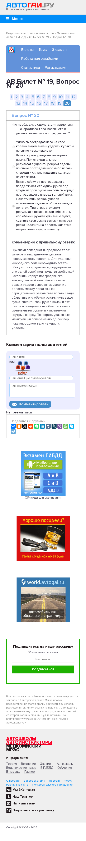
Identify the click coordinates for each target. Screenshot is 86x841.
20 (67, 103)
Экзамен (59, 50)
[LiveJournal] (54, 426)
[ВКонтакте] (13, 426)
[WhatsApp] (65, 426)
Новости (54, 780)
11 (67, 96)
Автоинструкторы (29, 742)
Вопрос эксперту (34, 780)
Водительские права (21, 768)
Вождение (28, 764)
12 (74, 96)
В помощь (13, 772)
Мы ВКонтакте (24, 790)
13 (18, 103)
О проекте (13, 780)
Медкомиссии (24, 746)
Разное (29, 772)
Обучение (64, 768)
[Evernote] (36, 426)
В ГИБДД (46, 768)
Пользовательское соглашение (52, 784)
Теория (11, 764)
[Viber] (59, 426)
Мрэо (13, 750)
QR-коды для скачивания (43, 497)
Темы (42, 50)
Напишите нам (24, 803)
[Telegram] (13, 431)
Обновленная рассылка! (43, 652)
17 (46, 103)
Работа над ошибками (39, 59)
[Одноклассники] (19, 426)
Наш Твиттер (23, 796)
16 (39, 103)
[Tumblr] (48, 426)
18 (53, 103)
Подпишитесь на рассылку (33, 810)
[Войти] (23, 367)
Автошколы (21, 738)
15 (32, 103)
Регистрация (55, 68)
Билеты (27, 50)
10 (61, 96)
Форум (68, 780)
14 (25, 103)
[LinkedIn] (42, 426)
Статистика (30, 68)
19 (60, 103)
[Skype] (71, 426)
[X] (24, 426)
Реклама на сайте (17, 784)
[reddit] (30, 426)
